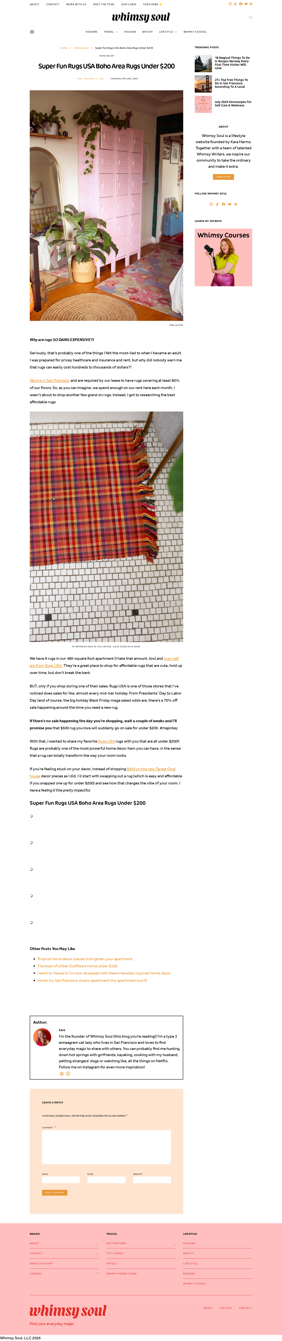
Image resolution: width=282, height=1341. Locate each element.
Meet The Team (103, 4)
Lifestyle (166, 31)
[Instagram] (230, 3)
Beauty (188, 1253)
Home (63, 48)
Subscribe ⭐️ (152, 4)
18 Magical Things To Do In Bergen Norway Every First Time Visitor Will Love (232, 63)
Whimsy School (195, 31)
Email (90, 1174)
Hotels (111, 1263)
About (34, 4)
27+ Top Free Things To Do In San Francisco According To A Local (231, 83)
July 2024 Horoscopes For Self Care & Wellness (233, 103)
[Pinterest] (251, 3)
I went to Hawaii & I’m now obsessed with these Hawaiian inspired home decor (104, 973)
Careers (36, 1273)
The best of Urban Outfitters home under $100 (77, 965)
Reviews (92, 31)
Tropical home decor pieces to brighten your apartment (85, 958)
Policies (226, 1308)
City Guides (115, 1253)
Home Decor (81, 48)
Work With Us (76, 4)
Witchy (147, 31)
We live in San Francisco (50, 380)
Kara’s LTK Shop (41, 1263)
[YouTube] (245, 3)
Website (137, 1174)
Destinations (116, 1243)
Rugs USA (106, 741)
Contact (52, 4)
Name (45, 1174)
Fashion (130, 31)
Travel (109, 31)
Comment (48, 1127)
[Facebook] (240, 3)
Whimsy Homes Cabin (121, 1273)
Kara (79, 78)
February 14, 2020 (94, 78)
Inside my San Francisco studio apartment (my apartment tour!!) (92, 980)
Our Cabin (128, 4)
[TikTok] (235, 3)
